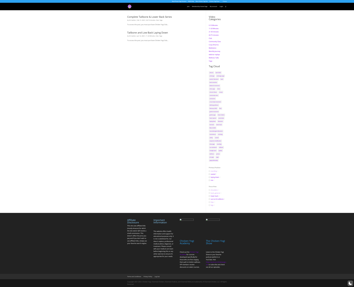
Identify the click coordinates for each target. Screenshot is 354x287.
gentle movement (214, 111)
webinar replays (214, 55)
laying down (213, 121)
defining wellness (214, 105)
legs (212, 205)
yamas (218, 154)
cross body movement (215, 102)
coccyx (221, 92)
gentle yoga (213, 115)
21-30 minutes (214, 32)
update (220, 150)
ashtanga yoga (220, 76)
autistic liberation (214, 79)
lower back (219, 124)
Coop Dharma (214, 45)
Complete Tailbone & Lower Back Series (149, 16)
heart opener (213, 118)
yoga (217, 157)
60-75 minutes (150, 20)
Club (157, 20)
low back (212, 124)
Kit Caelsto (132, 20)
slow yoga (212, 144)
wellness (212, 154)
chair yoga (212, 89)
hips (212, 202)
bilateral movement (215, 85)
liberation (220, 121)
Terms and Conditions (134, 276)
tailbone (221, 147)
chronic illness (213, 92)
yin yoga (212, 157)
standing (219, 144)
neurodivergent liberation (216, 131)
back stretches (213, 82)
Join (188, 6)
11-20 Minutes (150, 36)
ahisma (211, 72)
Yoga (160, 20)
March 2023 (213, 128)
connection (212, 98)
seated (216, 137)
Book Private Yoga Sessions (179, 1)
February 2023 (213, 108)
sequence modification (215, 141)
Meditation (212, 48)
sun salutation (213, 147)
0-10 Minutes (213, 25)
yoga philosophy (214, 160)
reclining (220, 134)
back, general (215, 193)
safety (211, 137)
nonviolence (213, 134)
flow (220, 108)
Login (221, 6)
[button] (350, 283)
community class (214, 95)
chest (218, 89)
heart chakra (221, 115)
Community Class (215, 42)
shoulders (214, 190)
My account (213, 6)
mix (212, 180)
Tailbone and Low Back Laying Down (147, 32)
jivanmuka (221, 118)
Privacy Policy (148, 276)
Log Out (157, 276)
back (222, 79)
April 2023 (218, 72)
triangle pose (213, 150)
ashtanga (212, 76)
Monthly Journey (214, 51)
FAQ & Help (191, 1)
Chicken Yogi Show (214, 1)
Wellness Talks (214, 58)
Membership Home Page (199, 6)
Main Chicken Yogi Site (202, 1)
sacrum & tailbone (217, 199)
